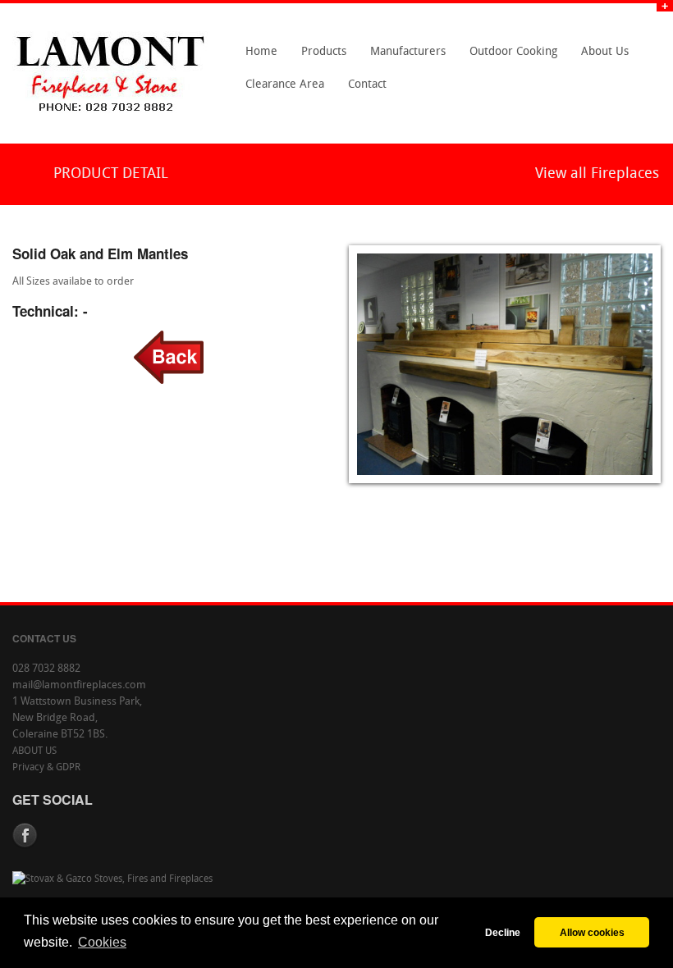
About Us (600, 57)
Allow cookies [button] (592, 932)
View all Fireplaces (597, 174)
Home (261, 52)
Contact (363, 90)
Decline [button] (502, 932)
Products (319, 57)
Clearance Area (280, 90)
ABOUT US (34, 751)
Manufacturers (403, 57)
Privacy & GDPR (46, 768)
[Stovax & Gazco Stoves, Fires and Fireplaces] (112, 879)
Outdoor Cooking (513, 52)
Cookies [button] (102, 942)
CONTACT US (44, 638)
